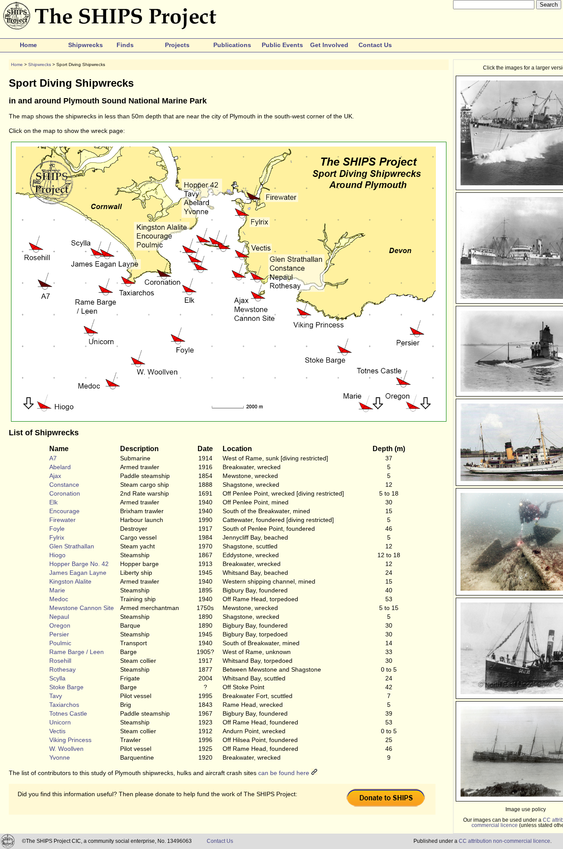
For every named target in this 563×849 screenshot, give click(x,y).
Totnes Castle (68, 713)
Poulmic (60, 643)
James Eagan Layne (77, 572)
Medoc (58, 599)
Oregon (59, 625)
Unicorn (60, 722)
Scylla (57, 678)
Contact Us (375, 44)
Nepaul (59, 616)
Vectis (57, 731)
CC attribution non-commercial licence (504, 841)
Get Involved (329, 44)
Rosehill (60, 660)
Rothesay (62, 669)
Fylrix (56, 537)
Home (28, 44)
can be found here (284, 772)
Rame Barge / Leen (76, 651)
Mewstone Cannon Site (81, 607)
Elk (53, 502)
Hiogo (57, 555)
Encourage (64, 511)
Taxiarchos (64, 704)
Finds (125, 44)
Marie (57, 590)
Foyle (57, 528)
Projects (177, 44)
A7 (53, 458)
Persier (59, 634)
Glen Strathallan (71, 546)
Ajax (55, 475)
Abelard (60, 466)
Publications (232, 44)
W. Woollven (66, 748)
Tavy (55, 695)
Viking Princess (70, 739)
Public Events (282, 44)
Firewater (62, 519)
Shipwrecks (85, 44)
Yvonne (59, 757)
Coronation (64, 493)
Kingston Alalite (70, 581)
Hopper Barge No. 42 (79, 563)
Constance (64, 484)
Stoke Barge (66, 687)
